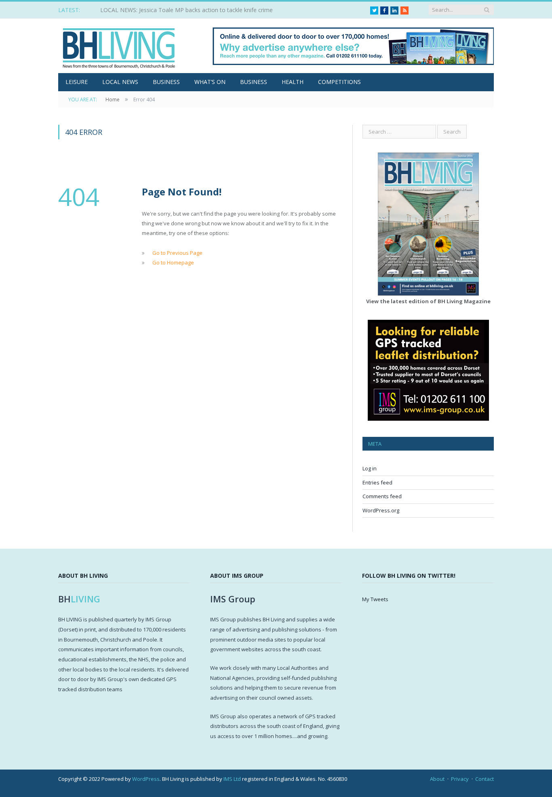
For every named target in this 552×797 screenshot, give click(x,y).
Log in (369, 468)
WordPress (146, 778)
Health (292, 82)
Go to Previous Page (177, 252)
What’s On (209, 82)
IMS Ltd (232, 778)
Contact (484, 778)
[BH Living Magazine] (118, 46)
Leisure (76, 82)
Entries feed (377, 482)
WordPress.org (380, 510)
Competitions (339, 82)
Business (166, 82)
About (437, 778)
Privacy (460, 778)
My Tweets (375, 599)
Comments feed (382, 496)
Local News (120, 82)
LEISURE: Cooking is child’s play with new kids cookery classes (180, 10)
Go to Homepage (173, 262)
